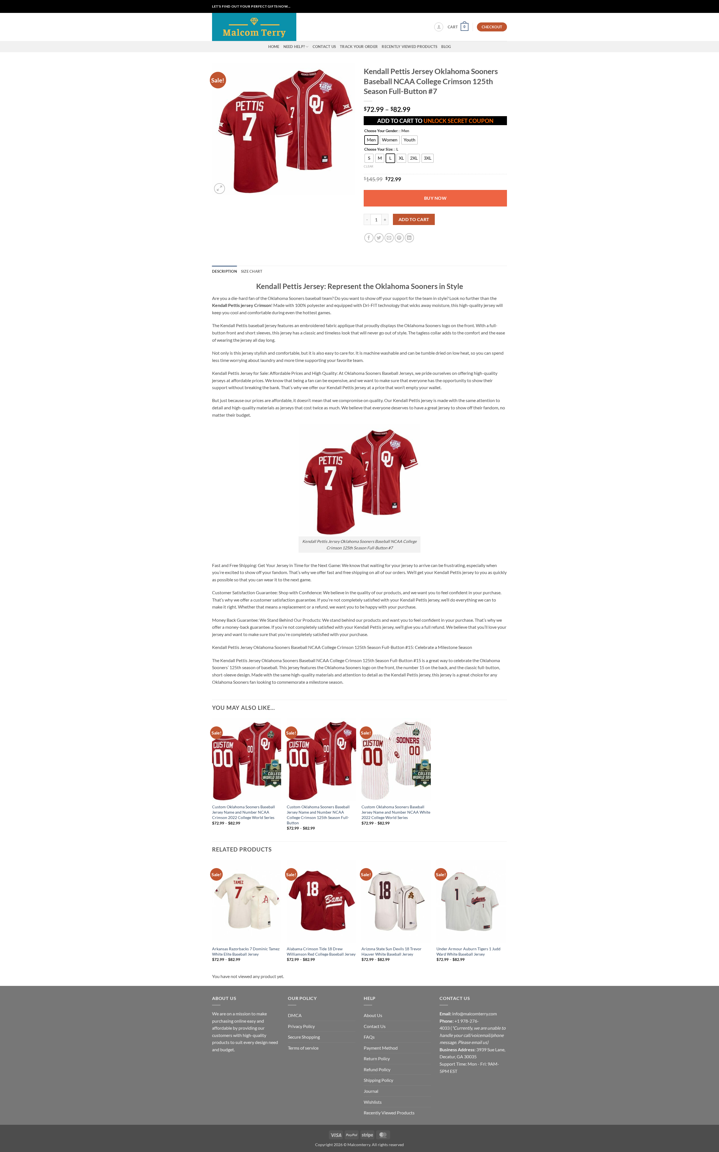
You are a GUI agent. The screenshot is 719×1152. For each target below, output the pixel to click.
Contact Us (324, 46)
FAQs (369, 1036)
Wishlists (373, 1102)
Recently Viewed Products (409, 46)
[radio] (371, 140)
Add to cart (414, 219)
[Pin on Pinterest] (399, 237)
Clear (368, 166)
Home (273, 46)
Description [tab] (224, 271)
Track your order (359, 46)
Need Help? (294, 46)
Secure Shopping (304, 1036)
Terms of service (303, 1047)
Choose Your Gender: (381, 131)
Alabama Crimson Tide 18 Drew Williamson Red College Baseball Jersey (321, 951)
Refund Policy (377, 1069)
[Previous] (212, 915)
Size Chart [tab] (252, 271)
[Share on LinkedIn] (409, 237)
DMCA (295, 1015)
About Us (373, 1015)
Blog (446, 46)
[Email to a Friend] (389, 237)
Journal (371, 1091)
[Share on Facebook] (369, 237)
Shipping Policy (378, 1080)
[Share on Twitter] (379, 237)
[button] (438, 26)
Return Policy (377, 1058)
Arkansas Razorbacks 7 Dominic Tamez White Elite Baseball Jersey (245, 951)
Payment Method (381, 1047)
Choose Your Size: (378, 150)
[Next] (505, 915)
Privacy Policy (301, 1026)
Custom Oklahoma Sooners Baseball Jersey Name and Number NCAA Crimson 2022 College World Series (243, 812)
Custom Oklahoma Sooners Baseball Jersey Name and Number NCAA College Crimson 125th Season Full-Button (318, 814)
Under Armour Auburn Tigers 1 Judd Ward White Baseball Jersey (468, 951)
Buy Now (435, 198)
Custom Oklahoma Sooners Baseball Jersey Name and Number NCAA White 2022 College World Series (395, 812)
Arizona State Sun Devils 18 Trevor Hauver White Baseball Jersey (391, 951)
